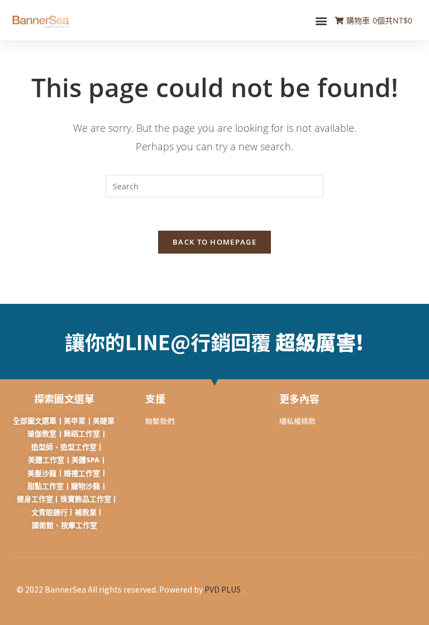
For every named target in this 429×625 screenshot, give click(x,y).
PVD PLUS (222, 589)
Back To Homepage (214, 242)
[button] (321, 20)
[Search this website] (214, 185)
